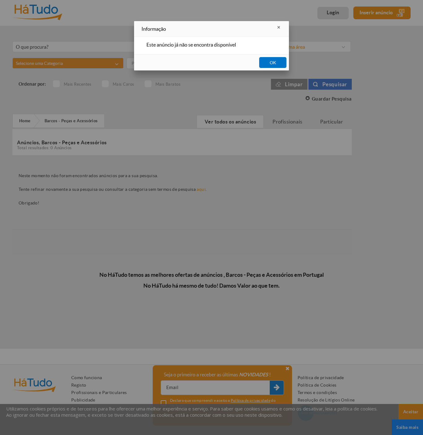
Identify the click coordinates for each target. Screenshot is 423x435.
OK (273, 62)
